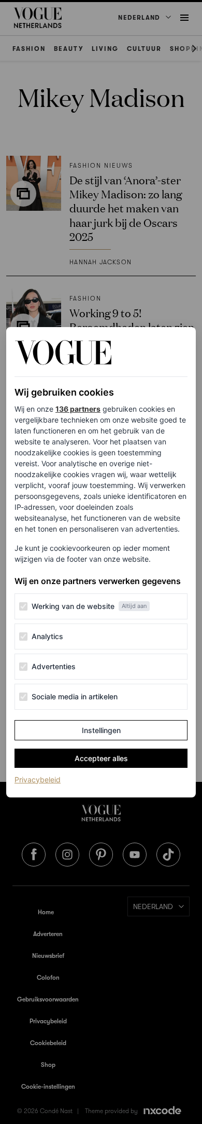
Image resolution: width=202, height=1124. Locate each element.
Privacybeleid (38, 779)
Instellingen (101, 730)
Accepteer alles (101, 758)
